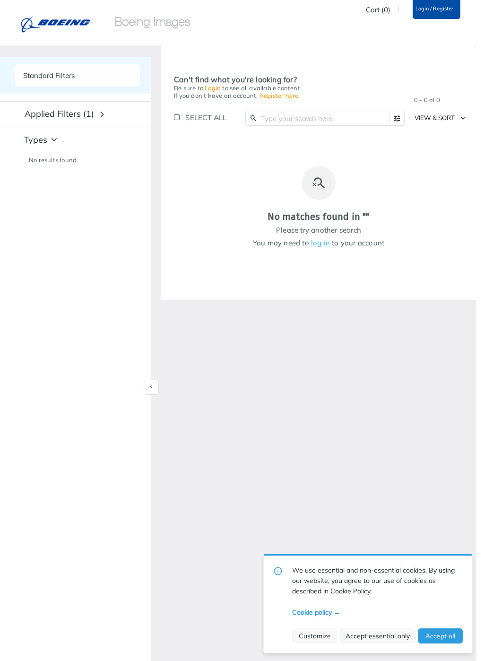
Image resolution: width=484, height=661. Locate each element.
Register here (279, 95)
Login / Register (434, 9)
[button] (397, 118)
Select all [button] (205, 117)
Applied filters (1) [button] (59, 113)
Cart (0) (378, 10)
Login (213, 88)
